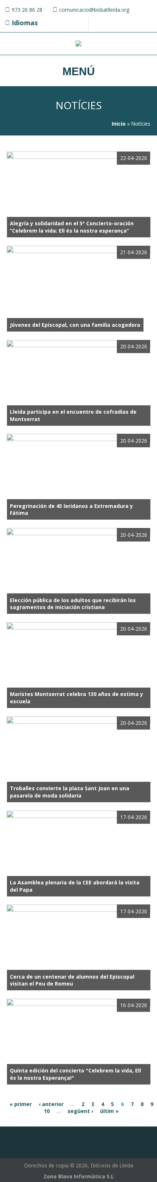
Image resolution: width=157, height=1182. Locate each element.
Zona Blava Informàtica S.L (78, 1176)
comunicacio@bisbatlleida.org (94, 9)
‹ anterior (51, 1104)
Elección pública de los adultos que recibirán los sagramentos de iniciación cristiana (73, 604)
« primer (20, 1104)
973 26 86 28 (27, 9)
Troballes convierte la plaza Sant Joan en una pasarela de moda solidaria (69, 792)
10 (47, 1111)
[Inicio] (78, 44)
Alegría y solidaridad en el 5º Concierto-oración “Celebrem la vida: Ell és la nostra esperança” (72, 227)
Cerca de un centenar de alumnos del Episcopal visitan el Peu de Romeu (72, 980)
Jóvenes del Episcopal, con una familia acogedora (75, 324)
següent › (80, 1111)
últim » (109, 1111)
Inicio (119, 123)
